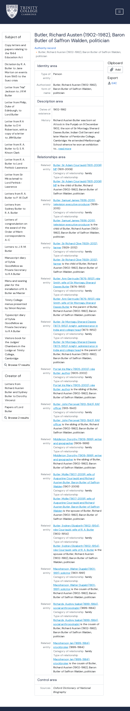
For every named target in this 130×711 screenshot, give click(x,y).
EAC (114, 83)
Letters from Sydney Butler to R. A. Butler (15, 208)
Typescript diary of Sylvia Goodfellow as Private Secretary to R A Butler (16, 323)
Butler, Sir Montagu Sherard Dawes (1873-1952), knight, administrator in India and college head (75, 326)
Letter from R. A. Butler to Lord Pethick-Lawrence (16, 163)
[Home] (24, 11)
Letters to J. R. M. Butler (15, 249)
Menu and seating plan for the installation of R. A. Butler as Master (16, 287)
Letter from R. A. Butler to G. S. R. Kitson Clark (15, 148)
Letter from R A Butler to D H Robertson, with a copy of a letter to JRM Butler (16, 129)
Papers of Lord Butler (14, 409)
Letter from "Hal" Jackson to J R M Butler (15, 91)
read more (64, 148)
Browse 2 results (18, 418)
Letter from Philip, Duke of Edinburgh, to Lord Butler (16, 108)
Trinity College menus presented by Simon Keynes (16, 304)
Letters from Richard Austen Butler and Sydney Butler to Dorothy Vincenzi (16, 392)
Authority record (45, 48)
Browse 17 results (19, 365)
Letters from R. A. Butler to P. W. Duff (16, 195)
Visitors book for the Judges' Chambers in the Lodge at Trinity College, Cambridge (15, 348)
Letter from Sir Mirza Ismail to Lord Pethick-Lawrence (14, 181)
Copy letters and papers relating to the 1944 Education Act (16, 51)
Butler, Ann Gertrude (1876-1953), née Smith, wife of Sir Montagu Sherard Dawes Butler (76, 282)
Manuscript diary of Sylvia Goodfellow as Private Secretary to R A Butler (16, 266)
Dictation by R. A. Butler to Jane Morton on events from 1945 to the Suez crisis (16, 72)
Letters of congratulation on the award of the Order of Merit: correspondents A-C (16, 230)
